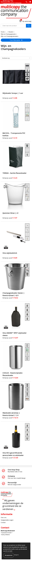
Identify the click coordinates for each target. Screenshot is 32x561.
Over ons (3, 517)
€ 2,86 (10, 98)
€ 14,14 (10, 418)
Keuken (11, 32)
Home (3, 32)
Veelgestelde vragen (7, 520)
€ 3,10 (10, 138)
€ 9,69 (10, 258)
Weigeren (16, 555)
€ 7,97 (10, 218)
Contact (3, 522)
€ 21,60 (10, 458)
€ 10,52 (10, 298)
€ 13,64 (10, 378)
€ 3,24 (10, 178)
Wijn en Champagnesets (8, 34)
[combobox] (13, 26)
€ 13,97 (10, 338)
